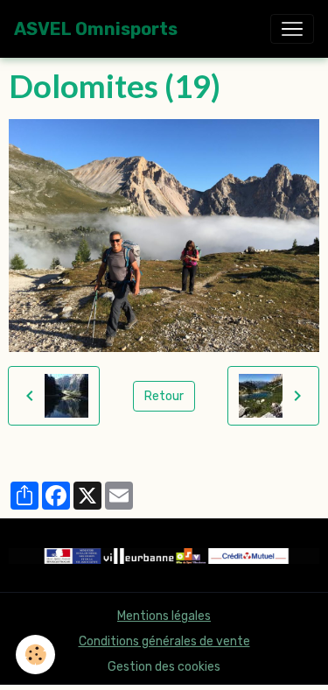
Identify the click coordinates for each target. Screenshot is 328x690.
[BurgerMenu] (292, 29)
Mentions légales (164, 616)
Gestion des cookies (164, 666)
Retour (164, 396)
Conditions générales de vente (164, 641)
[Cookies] (35, 654)
